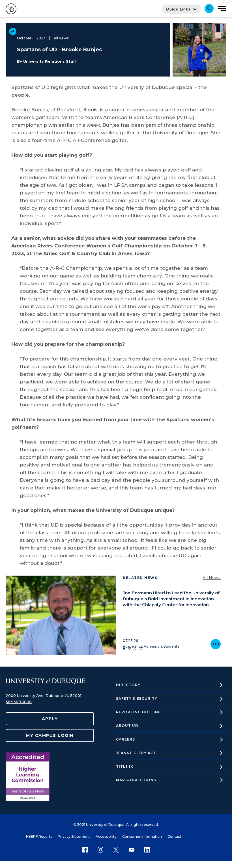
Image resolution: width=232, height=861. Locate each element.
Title (124, 766)
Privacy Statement (74, 836)
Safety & (136, 698)
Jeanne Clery (136, 753)
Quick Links (178, 9)
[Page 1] (124, 648)
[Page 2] (129, 648)
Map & (136, 780)
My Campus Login (50, 735)
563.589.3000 (19, 701)
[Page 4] (141, 648)
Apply (50, 718)
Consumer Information (142, 836)
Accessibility (106, 836)
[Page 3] (135, 648)
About (127, 726)
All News (61, 38)
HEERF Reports (39, 836)
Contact (174, 836)
